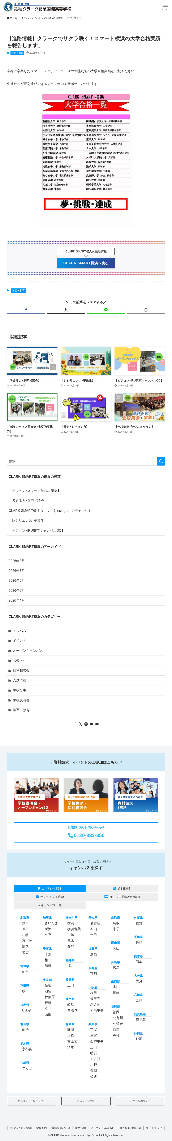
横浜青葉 (74, 929)
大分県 (138, 975)
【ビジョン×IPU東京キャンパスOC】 (37, 530)
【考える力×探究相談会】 (28, 500)
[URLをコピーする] (146, 310)
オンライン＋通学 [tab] (52, 897)
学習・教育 (17, 52)
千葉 (48, 954)
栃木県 (24, 1043)
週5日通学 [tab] (124, 888)
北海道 (24, 917)
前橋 (25, 1029)
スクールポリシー (140, 1100)
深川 (25, 923)
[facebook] (75, 724)
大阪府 (93, 987)
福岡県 (115, 1006)
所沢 (48, 929)
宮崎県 (138, 994)
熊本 (139, 962)
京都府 (93, 968)
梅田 (93, 993)
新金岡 (95, 1004)
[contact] (97, 724)
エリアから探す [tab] (51, 888)
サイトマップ (154, 1127)
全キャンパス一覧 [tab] (49, 905)
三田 (93, 1047)
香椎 (116, 1035)
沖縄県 (138, 1033)
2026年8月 (17, 561)
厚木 (70, 941)
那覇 (139, 1039)
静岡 (70, 1029)
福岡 (116, 1012)
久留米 (118, 1024)
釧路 (25, 946)
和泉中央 (97, 1010)
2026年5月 (17, 590)
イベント (19, 640)
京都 (93, 973)
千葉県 (47, 948)
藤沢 (70, 946)
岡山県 (115, 942)
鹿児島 (141, 1020)
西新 (116, 1029)
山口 (116, 987)
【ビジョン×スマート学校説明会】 (35, 491)
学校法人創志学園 (21, 1127)
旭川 (25, 929)
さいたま (51, 923)
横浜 (70, 923)
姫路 (93, 1076)
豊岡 (93, 1070)
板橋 (48, 1003)
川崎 (70, 935)
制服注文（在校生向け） (32, 1100)
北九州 (118, 1018)
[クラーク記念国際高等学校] (37, 7)
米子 (116, 929)
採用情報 (80, 1127)
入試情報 (19, 680)
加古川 (95, 1059)
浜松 (70, 1035)
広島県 (115, 962)
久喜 (48, 935)
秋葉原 (50, 997)
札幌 (25, 935)
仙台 (25, 971)
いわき (27, 1010)
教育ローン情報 (86, 1100)
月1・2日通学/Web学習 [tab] (124, 897)
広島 (116, 967)
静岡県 (70, 1024)
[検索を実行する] (161, 461)
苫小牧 (27, 941)
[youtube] (91, 724)
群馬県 (24, 1024)
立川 (48, 1008)
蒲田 (48, 1014)
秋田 (25, 991)
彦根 (93, 954)
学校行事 (19, 690)
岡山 (116, 948)
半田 (93, 935)
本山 (93, 929)
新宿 (48, 985)
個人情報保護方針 (130, 1127)
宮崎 (139, 1000)
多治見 (72, 1010)
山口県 (115, 981)
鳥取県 (115, 917)
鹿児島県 (140, 1014)
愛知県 (93, 917)
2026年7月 (17, 570)
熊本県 (138, 956)
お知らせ (19, 660)
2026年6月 (17, 580)
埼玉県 (47, 917)
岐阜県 (70, 999)
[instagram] (86, 724)
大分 (139, 981)
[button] (165, 7)
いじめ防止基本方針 (102, 1127)
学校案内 (41, 1127)
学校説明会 (21, 700)
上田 (70, 985)
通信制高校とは (60, 1127)
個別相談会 (21, 670)
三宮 (93, 1035)
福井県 (70, 960)
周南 (116, 993)
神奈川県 (71, 917)
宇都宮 (27, 1049)
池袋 (48, 991)
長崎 (139, 942)
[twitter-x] (80, 724)
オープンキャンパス (28, 650)
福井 (70, 966)
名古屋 (95, 923)
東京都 (47, 979)
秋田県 (24, 985)
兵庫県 (93, 1024)
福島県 (24, 1005)
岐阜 (70, 1004)
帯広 (25, 952)
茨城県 (24, 1062)
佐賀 (139, 923)
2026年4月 (17, 600)
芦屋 (93, 1029)
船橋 (48, 966)
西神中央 (97, 1041)
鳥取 (116, 923)
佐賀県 (138, 917)
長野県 (70, 979)
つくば (27, 1068)
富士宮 (72, 1041)
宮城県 (24, 966)
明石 (93, 1053)
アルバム (19, 631)
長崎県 (138, 937)
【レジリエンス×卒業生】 (28, 520)
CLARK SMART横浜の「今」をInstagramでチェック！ (50, 510)
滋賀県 (93, 948)
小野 (93, 1065)
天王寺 (95, 998)
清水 (70, 1047)
